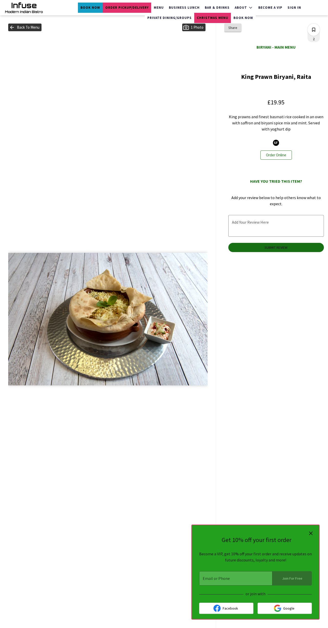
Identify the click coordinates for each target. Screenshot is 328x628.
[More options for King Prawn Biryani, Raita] (314, 30)
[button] (244, 8)
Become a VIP (270, 7)
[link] (276, 155)
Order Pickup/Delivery (127, 7)
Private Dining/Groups (169, 18)
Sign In (294, 7)
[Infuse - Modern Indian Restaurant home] (27, 7)
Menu (159, 7)
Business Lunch (184, 7)
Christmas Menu (212, 18)
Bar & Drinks (217, 7)
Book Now (90, 7)
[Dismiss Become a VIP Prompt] (311, 533)
